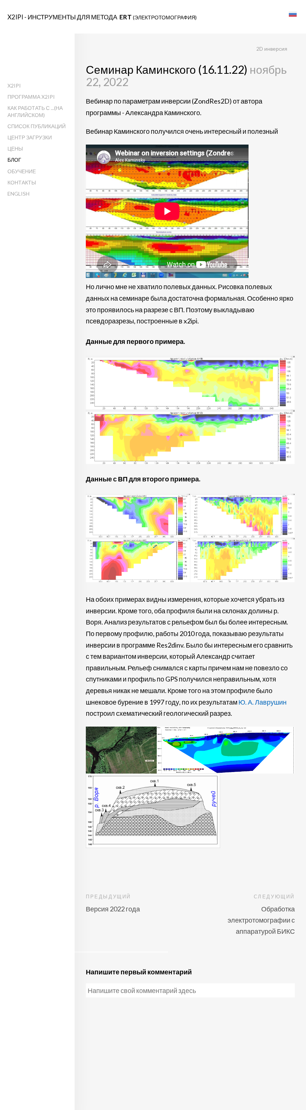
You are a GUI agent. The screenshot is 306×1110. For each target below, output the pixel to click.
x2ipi (14, 85)
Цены (15, 148)
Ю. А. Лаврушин (262, 702)
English (18, 193)
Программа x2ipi (31, 97)
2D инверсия (271, 48)
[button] (293, 14)
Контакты (21, 182)
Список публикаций (36, 126)
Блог (14, 159)
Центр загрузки (29, 137)
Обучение (21, 171)
